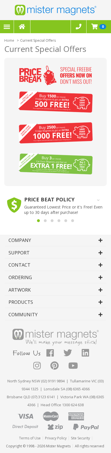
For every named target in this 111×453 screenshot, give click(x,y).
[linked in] (90, 354)
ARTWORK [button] (20, 290)
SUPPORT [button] (19, 253)
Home (9, 40)
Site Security (80, 438)
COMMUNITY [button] (23, 314)
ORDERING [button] (20, 277)
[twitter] (72, 354)
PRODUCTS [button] (21, 302)
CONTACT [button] (19, 265)
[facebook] (54, 354)
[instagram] (41, 367)
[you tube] (73, 367)
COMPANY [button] (20, 240)
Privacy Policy (56, 438)
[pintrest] (59, 367)
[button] (38, 221)
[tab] (55, 240)
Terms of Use (30, 438)
